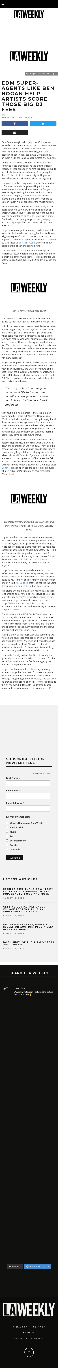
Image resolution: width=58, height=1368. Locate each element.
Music (13, 831)
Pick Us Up (20, 1327)
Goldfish (24, 582)
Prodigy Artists (48, 321)
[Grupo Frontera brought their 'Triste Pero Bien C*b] (29, 1166)
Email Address (15, 803)
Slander (21, 151)
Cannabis (15, 849)
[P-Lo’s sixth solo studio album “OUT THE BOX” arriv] (29, 1039)
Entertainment (18, 840)
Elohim (5, 467)
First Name (13, 778)
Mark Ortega (8, 118)
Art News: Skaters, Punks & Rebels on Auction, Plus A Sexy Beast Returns (28, 927)
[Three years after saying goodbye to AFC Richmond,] (29, 1226)
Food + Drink (17, 827)
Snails (45, 455)
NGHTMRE (7, 151)
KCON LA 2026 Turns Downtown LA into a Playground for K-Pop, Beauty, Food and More (28, 891)
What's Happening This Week (26, 823)
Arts (12, 836)
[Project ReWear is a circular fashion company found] (29, 1110)
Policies (29, 1332)
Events (13, 845)
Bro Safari (7, 439)
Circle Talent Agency (26, 242)
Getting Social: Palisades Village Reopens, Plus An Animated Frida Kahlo (24, 909)
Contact (39, 1327)
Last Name (13, 790)
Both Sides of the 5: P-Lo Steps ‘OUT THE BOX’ (28, 943)
